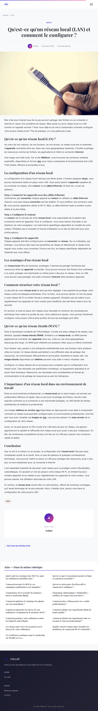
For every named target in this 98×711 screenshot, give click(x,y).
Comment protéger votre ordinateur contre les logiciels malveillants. (25, 619)
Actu (12, 15)
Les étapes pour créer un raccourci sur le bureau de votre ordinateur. (24, 628)
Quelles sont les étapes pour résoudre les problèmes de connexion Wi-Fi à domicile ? (72, 628)
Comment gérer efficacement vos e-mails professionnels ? (71, 602)
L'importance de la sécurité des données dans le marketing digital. (23, 594)
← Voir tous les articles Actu (17, 546)
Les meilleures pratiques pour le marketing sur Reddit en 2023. (25, 636)
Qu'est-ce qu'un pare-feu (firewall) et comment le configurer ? (69, 585)
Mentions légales (11, 690)
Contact (7, 695)
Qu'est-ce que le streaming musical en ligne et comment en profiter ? (72, 577)
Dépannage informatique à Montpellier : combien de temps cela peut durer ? (71, 594)
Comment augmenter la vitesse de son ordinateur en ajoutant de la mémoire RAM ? (25, 611)
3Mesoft (15, 659)
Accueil (5, 15)
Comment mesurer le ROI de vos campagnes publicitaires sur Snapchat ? (23, 585)
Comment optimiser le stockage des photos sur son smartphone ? (25, 602)
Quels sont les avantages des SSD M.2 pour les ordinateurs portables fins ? (25, 577)
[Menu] (91, 4)
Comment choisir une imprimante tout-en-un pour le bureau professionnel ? (72, 619)
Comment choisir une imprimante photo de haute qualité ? (72, 611)
